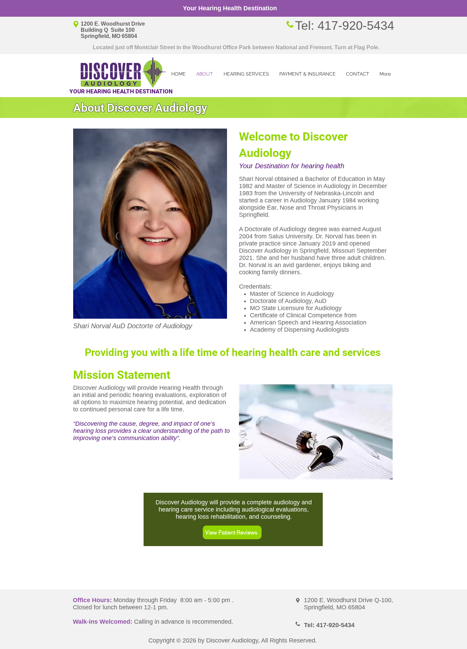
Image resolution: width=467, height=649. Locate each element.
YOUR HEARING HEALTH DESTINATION (121, 91)
